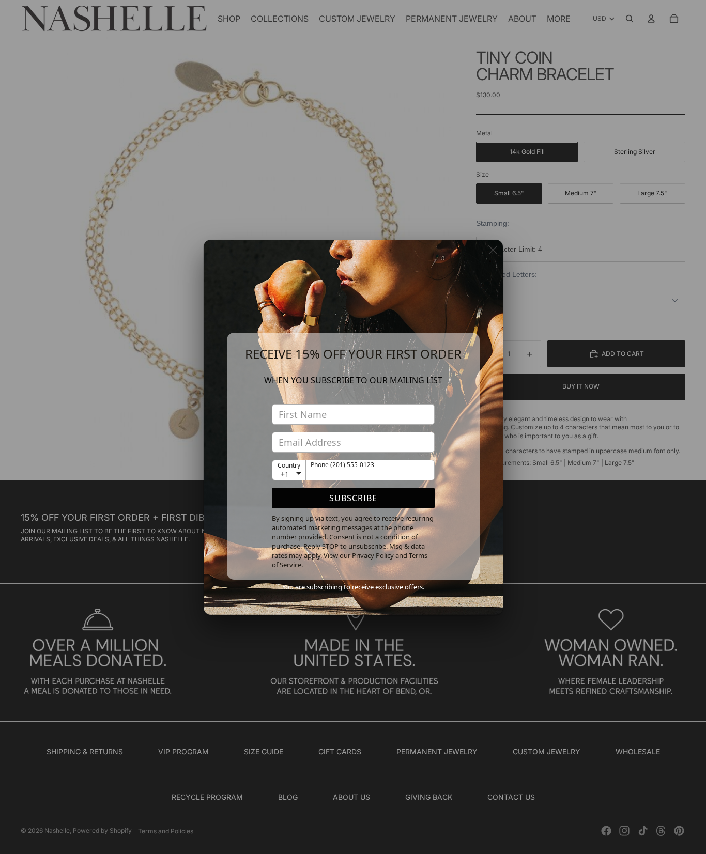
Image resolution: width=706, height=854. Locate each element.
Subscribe (353, 498)
